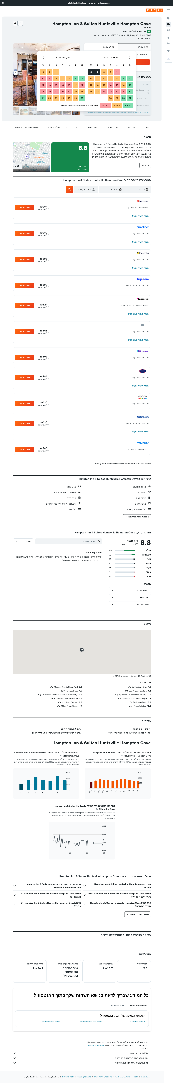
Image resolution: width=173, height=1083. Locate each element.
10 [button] (104, 78)
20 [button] (130, 91)
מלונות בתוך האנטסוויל (51, 1021)
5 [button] (91, 72)
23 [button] (110, 91)
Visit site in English (76, 3)
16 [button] (110, 85)
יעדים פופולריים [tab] (118, 1005)
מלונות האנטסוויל (68, 1077)
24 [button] (104, 91)
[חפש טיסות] (168, 18)
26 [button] (91, 91)
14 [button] (123, 85)
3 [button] (104, 72)
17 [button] (104, 85)
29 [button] (117, 98)
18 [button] (98, 85)
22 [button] (117, 91)
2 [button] (110, 72)
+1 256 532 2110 (143, 38)
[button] (3, 3)
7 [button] (123, 78)
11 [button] (97, 78)
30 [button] (110, 98)
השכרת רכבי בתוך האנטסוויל (91, 1021)
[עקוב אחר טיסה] (168, 43)
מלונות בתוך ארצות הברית (103, 1077)
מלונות (136, 1077)
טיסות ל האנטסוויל (137, 1021)
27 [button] (130, 98)
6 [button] (130, 78)
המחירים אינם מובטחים (96, 1045)
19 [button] (91, 85)
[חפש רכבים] (168, 30)
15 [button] (117, 85)
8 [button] (117, 78)
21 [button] (123, 91)
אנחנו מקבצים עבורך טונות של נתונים (131, 1058)
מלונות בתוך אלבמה (84, 1077)
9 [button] (110, 78)
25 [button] (97, 91)
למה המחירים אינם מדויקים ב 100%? (131, 1063)
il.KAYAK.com (146, 1077)
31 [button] (43, 98)
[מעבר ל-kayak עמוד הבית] (154, 10)
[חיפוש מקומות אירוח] (168, 24)
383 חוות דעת (129, 31)
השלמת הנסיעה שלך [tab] (138, 1005)
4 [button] (97, 72)
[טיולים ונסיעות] (168, 51)
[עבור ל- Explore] (168, 37)
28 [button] (123, 98)
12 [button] (91, 78)
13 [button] (130, 85)
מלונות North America (122, 1077)
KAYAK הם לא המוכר (138, 1053)
